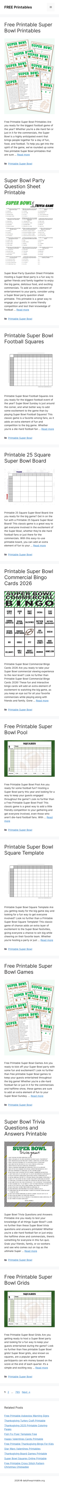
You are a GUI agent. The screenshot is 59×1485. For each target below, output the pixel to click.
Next (26, 1392)
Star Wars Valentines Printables (22, 1448)
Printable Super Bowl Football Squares (28, 338)
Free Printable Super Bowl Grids (28, 1280)
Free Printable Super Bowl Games (28, 969)
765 (17, 1392)
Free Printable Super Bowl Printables (28, 28)
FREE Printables (18, 7)
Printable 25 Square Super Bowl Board (27, 458)
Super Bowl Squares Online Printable (25, 1458)
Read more (23, 154)
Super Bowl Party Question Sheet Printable (24, 186)
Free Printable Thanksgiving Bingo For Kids (29, 1443)
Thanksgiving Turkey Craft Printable (24, 1420)
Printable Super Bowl (20, 163)
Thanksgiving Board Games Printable (25, 1453)
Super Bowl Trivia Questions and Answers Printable (25, 1128)
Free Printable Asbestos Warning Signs (26, 1415)
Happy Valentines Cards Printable (23, 1439)
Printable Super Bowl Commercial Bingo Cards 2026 (28, 577)
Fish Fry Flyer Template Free (20, 1434)
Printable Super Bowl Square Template (28, 850)
